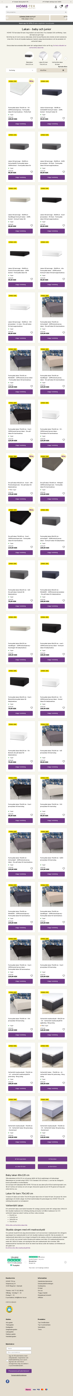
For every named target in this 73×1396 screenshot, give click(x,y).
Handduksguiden (11, 1336)
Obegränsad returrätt (44, 1295)
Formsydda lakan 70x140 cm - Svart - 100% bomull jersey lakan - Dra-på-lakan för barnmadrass (20, 431)
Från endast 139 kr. (27, 18)
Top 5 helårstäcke (43, 1323)
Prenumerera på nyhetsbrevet (19, 1371)
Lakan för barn (21, 1166)
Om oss (40, 1291)
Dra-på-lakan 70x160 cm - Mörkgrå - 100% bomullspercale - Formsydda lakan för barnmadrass (51, 485)
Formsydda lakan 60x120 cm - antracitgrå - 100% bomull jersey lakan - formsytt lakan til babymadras (52, 538)
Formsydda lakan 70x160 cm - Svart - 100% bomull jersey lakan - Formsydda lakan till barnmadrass (20, 967)
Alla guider (9, 1323)
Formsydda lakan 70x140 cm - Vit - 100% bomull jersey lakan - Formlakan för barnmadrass (51, 431)
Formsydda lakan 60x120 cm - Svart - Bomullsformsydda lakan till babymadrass (20, 699)
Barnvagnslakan (21, 1159)
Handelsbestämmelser (45, 1281)
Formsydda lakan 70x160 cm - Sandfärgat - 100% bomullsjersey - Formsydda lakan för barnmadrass (51, 914)
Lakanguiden (10, 1332)
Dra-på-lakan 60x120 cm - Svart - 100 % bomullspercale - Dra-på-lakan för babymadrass (20, 485)
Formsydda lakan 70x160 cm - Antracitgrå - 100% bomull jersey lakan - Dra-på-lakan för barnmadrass (20, 860)
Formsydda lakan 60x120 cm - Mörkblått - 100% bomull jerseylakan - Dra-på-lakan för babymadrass (52, 592)
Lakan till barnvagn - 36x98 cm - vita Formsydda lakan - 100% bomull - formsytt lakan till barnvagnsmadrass (52, 271)
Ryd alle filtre (62, 67)
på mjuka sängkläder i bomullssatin (36, 23)
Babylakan (53, 1159)
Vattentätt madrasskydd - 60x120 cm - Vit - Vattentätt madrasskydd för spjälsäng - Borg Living (52, 1021)
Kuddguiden (9, 1327)
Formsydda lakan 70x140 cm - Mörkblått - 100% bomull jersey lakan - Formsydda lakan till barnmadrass (20, 378)
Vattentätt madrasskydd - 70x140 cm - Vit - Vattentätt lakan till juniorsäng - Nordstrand (20, 1128)
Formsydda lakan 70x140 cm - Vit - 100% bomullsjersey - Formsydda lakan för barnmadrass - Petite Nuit (19, 110)
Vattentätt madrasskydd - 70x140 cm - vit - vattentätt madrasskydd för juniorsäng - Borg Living (20, 1074)
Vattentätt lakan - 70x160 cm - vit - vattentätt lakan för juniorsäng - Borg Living (52, 1074)
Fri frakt (40, 1288)
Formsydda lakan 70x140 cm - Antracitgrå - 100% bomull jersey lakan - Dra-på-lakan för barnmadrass (52, 324)
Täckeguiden (10, 1325)
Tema (39, 1330)
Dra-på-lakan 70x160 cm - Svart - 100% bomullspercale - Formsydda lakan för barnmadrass (19, 538)
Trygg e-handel (42, 1293)
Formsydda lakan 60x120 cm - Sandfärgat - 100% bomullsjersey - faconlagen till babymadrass (19, 646)
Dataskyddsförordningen (45, 1284)
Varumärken (41, 1327)
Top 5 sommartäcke (44, 1325)
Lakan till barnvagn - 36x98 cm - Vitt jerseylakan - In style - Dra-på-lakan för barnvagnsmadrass (20, 324)
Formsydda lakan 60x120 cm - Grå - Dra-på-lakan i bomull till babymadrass (19, 592)
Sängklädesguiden (11, 1330)
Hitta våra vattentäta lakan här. (17, 1225)
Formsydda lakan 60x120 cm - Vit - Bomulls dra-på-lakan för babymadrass (19, 753)
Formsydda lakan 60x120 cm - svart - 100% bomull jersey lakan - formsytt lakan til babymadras (52, 646)
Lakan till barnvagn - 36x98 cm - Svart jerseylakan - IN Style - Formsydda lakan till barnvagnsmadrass (52, 217)
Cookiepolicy (42, 1286)
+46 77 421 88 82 (17, 1291)
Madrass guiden (11, 1334)
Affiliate (40, 1298)
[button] (9, 1309)
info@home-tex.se (20, 1298)
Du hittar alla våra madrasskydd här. (18, 1248)
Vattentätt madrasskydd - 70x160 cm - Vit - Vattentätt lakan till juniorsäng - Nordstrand (52, 1128)
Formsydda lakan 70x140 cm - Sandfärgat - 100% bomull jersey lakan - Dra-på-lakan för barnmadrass (52, 378)
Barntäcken (53, 1166)
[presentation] (2, 1)
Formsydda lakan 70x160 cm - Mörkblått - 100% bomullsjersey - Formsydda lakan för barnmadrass (19, 914)
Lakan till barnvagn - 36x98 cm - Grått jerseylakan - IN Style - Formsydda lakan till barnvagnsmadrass (52, 163)
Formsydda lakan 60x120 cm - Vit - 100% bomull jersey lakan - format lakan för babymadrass (51, 699)
